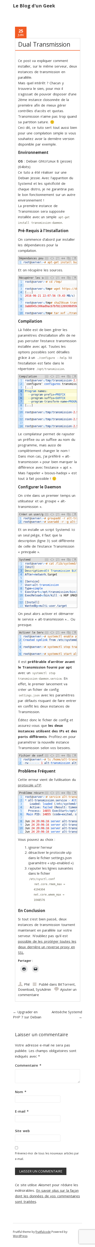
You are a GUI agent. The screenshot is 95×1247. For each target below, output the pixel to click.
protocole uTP (29, 785)
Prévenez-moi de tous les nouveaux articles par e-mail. (47, 1156)
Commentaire (28, 1065)
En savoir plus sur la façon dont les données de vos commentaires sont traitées (47, 1196)
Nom (20, 1091)
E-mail (22, 1111)
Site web (22, 1130)
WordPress (20, 1236)
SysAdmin (43, 989)
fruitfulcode (43, 1232)
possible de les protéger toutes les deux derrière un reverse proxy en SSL (47, 947)
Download (26, 989)
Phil (27, 984)
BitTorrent (66, 984)
